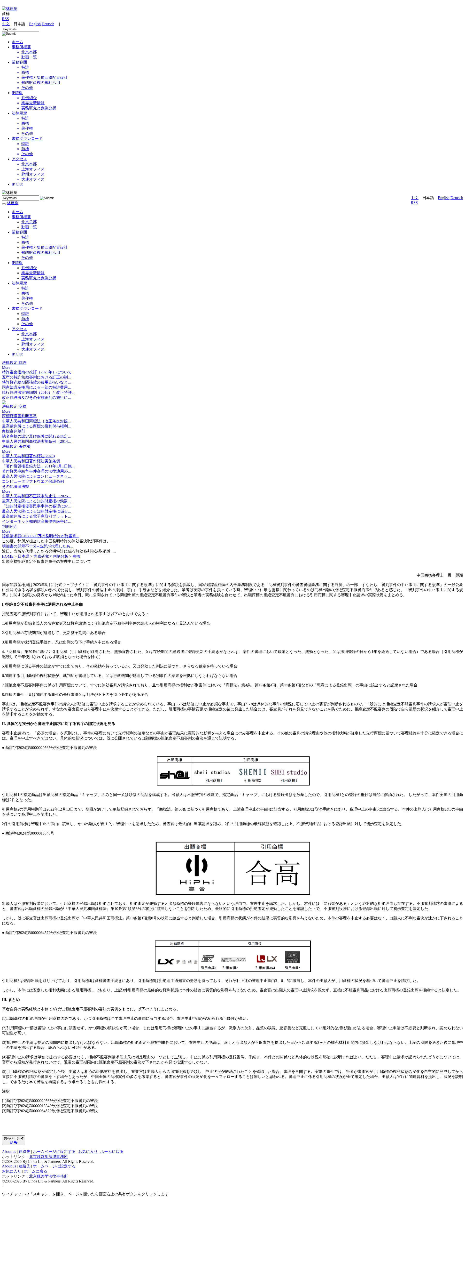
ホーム (17, 212)
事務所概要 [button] (21, 217)
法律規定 (19, 113)
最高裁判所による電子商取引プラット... (36, 516)
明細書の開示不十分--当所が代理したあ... (37, 546)
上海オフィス (33, 339)
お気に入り (88, 1151)
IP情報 (17, 93)
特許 (25, 237)
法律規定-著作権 (16, 446)
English (35, 24)
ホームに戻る (112, 1151)
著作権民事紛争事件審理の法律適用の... (36, 471)
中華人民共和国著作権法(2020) (28, 456)
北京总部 (29, 222)
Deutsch (48, 24)
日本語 (23, 556)
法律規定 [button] (19, 283)
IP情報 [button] (17, 263)
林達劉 (12, 203)
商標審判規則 (13, 431)
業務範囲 (19, 62)
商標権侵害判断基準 (19, 416)
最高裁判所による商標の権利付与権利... (36, 426)
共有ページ (12, 1138)
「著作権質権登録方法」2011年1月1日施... (38, 466)
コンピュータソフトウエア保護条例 (33, 481)
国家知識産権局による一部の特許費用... (36, 387)
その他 (27, 258)
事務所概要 (21, 47)
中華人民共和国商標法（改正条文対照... (36, 421)
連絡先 (24, 1151)
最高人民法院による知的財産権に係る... (36, 511)
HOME (8, 556)
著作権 (27, 298)
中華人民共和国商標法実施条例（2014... (36, 441)
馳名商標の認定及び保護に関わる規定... (36, 436)
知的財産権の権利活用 (40, 252)
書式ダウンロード (27, 139)
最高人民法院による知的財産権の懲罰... (36, 501)
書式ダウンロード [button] (27, 308)
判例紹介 (29, 268)
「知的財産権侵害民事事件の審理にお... (36, 506)
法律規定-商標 (14, 406)
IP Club (17, 184)
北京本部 (29, 334)
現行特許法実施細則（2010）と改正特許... (38, 392)
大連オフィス (33, 349)
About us (9, 1151)
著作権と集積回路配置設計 (44, 247)
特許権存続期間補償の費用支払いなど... (36, 382)
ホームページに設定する (54, 1151)
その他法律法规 (15, 486)
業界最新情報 (33, 273)
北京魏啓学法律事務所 (48, 1157)
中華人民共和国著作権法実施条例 (31, 461)
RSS (5, 19)
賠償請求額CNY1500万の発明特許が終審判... (40, 536)
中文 (6, 24)
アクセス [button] (19, 329)
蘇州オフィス (33, 344)
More (6, 367)
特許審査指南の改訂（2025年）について (37, 372)
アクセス (19, 159)
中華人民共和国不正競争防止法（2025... (36, 496)
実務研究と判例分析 (38, 278)
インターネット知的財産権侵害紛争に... (36, 521)
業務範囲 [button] (19, 232)
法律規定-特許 (14, 363)
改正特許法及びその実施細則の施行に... (36, 397)
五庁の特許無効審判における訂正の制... (36, 377)
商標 (25, 242)
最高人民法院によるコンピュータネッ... (36, 476)
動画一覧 (29, 227)
